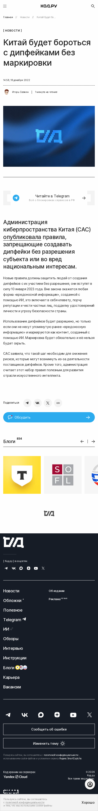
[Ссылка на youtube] (36, 568)
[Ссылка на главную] (13, 542)
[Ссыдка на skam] (10, 791)
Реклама (56, 599)
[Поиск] (93, 6)
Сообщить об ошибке (49, 729)
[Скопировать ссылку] (58, 403)
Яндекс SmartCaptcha (70, 758)
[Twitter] (48, 403)
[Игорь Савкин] (6, 92)
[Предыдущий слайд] (82, 441)
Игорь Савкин (20, 92)
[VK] (38, 403)
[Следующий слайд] (93, 441)
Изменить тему (46, 743)
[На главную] (49, 6)
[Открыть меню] (5, 6)
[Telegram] (27, 403)
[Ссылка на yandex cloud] (19, 776)
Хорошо (88, 802)
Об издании (56, 591)
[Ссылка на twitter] (43, 568)
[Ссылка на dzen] (29, 568)
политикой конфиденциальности (61, 755)
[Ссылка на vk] (14, 568)
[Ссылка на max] (21, 568)
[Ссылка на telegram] (6, 568)
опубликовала (22, 237)
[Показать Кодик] (90, 784)
